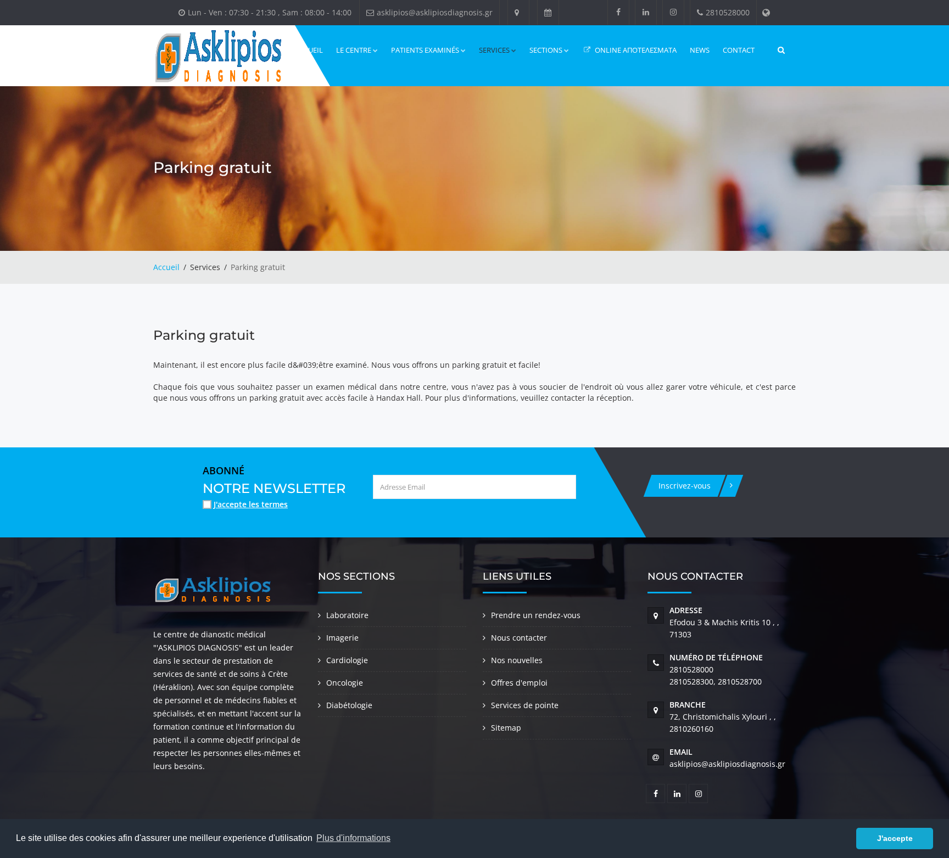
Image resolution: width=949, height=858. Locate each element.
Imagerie (342, 637)
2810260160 (691, 729)
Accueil (166, 267)
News (700, 50)
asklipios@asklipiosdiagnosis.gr (727, 764)
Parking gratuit (207, 335)
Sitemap (506, 727)
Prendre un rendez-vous (535, 615)
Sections (545, 50)
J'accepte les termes (251, 504)
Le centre (353, 50)
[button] (845, 838)
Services (494, 50)
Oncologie (344, 682)
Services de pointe (525, 705)
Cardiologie (347, 660)
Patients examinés (425, 50)
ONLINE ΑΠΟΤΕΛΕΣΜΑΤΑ (635, 50)
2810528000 (691, 669)
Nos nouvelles (517, 660)
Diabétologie (349, 705)
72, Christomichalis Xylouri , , (722, 716)
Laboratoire (347, 615)
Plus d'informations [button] (353, 838)
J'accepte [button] (895, 838)
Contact (739, 50)
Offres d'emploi (519, 682)
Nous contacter (519, 637)
